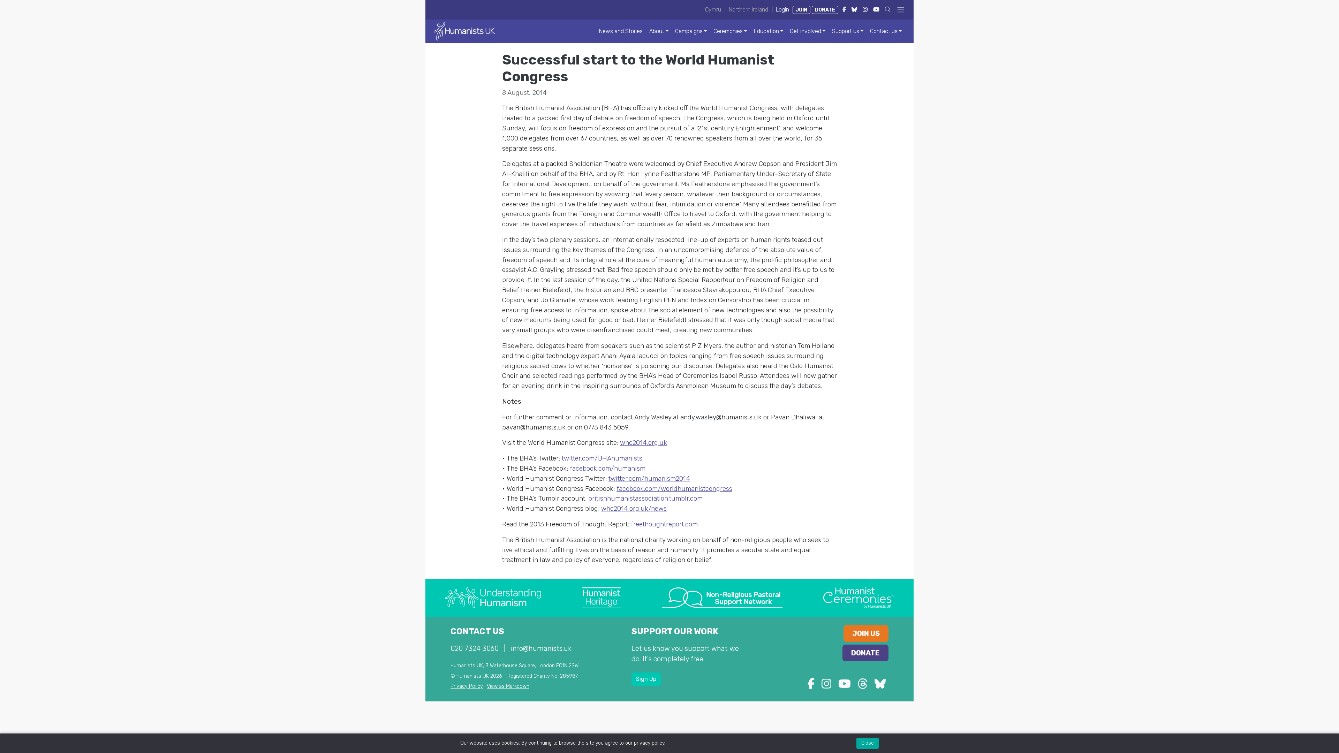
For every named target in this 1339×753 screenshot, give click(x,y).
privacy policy (649, 743)
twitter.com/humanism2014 (649, 478)
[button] (887, 9)
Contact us (884, 31)
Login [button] (782, 9)
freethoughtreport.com (664, 524)
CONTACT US (477, 631)
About (656, 31)
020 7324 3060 (475, 648)
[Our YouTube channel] (844, 686)
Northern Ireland (748, 9)
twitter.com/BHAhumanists (602, 458)
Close (867, 743)
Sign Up (646, 679)
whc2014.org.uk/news (634, 508)
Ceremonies (728, 31)
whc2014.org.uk (643, 443)
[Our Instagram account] (826, 686)
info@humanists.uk (541, 648)
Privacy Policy (467, 686)
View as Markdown (508, 686)
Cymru (713, 9)
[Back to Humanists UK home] (464, 31)
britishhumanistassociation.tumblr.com (645, 498)
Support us (845, 31)
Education (766, 31)
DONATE (825, 10)
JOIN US (866, 633)
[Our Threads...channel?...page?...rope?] (862, 686)
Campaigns (689, 31)
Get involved (805, 31)
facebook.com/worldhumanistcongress (674, 489)
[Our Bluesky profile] (880, 686)
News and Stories (621, 31)
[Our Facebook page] (811, 686)
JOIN (801, 10)
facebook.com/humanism (607, 468)
